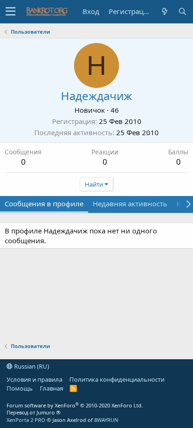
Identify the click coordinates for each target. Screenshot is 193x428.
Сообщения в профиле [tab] (44, 203)
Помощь (20, 388)
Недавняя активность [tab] (130, 203)
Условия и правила (34, 379)
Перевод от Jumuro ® (33, 412)
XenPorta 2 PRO (26, 419)
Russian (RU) (31, 366)
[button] (10, 11)
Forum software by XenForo (75, 405)
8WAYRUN (106, 419)
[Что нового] (164, 11)
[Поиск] (182, 11)
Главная (51, 388)
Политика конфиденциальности (116, 379)
